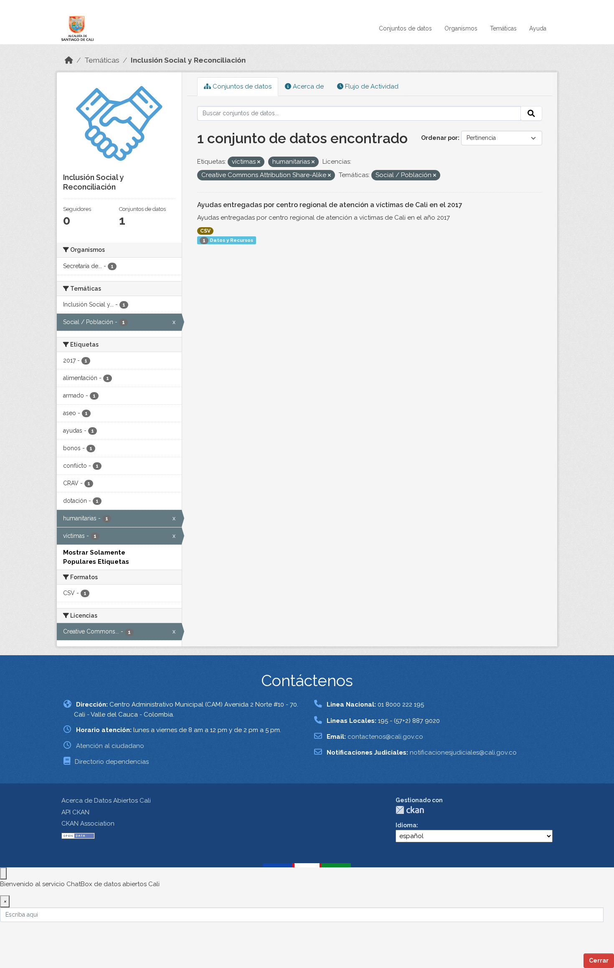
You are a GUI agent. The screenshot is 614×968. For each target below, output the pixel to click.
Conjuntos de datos (405, 28)
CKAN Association (87, 823)
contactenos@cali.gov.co (385, 736)
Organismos (460, 28)
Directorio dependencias (112, 761)
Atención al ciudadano (110, 746)
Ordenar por (439, 137)
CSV (205, 231)
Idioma (406, 825)
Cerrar (599, 960)
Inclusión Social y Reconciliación (188, 60)
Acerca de (307, 86)
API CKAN (75, 812)
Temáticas (503, 28)
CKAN (410, 810)
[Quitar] (258, 162)
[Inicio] (69, 60)
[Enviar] (531, 113)
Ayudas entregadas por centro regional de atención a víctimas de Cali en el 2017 (329, 205)
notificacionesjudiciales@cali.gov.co (463, 752)
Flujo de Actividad (370, 86)
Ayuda (537, 28)
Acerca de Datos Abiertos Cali (106, 800)
